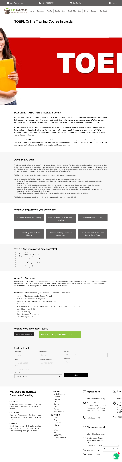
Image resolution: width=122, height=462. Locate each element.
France (56, 409)
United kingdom (60, 394)
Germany (57, 404)
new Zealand (59, 411)
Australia (57, 399)
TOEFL (56, 425)
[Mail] (84, 391)
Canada (57, 396)
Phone (16, 359)
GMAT (56, 430)
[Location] (84, 403)
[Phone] (84, 417)
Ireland (56, 406)
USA (55, 401)
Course (17, 372)
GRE (55, 427)
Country (66, 351)
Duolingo (57, 422)
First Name (18, 351)
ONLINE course (60, 437)
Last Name (42, 351)
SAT (55, 432)
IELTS (56, 417)
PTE (55, 420)
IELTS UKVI (58, 435)
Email (16, 365)
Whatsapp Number (45, 359)
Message (67, 358)
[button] (49, 11)
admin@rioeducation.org (96, 399)
